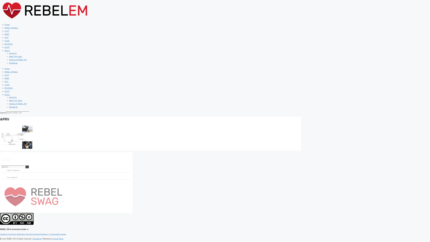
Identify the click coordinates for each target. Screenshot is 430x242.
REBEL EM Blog (11, 28)
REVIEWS (8, 44)
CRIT (6, 38)
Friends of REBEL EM (18, 60)
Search (3, 113)
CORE (7, 41)
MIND (6, 34)
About (7, 51)
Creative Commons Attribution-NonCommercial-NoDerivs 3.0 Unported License (33, 234)
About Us (13, 53)
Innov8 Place (58, 239)
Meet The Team (15, 57)
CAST (6, 31)
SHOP (7, 47)
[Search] (27, 166)
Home (7, 25)
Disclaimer (13, 63)
